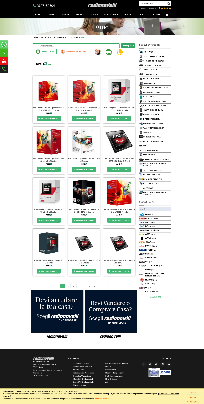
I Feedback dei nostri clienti (149, 8)
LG (148, 287)
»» (105, 286)
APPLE (150, 238)
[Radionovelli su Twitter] (150, 364)
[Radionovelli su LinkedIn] (168, 364)
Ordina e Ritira (47, 51)
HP (149, 214)
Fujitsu (151, 246)
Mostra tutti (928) (155, 297)
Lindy (150, 269)
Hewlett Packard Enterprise (154, 274)
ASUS (150, 222)
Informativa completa (103, 399)
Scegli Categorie (149, 45)
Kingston (152, 291)
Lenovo (151, 218)
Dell (150, 226)
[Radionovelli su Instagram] (162, 364)
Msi (149, 254)
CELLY (150, 242)
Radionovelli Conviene (75, 51)
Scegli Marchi (147, 202)
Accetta (192, 393)
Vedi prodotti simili (49, 118)
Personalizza (193, 402)
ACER (150, 234)
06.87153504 (45, 6)
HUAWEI (151, 280)
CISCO (150, 284)
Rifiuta (193, 398)
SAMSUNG (152, 230)
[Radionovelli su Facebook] (143, 364)
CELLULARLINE (154, 265)
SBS (149, 262)
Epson (150, 250)
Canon (151, 257)
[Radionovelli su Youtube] (156, 364)
